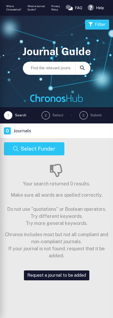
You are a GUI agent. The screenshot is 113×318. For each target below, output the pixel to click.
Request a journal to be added (56, 275)
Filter (100, 24)
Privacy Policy (55, 8)
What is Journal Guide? (36, 8)
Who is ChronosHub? (13, 8)
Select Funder (37, 149)
